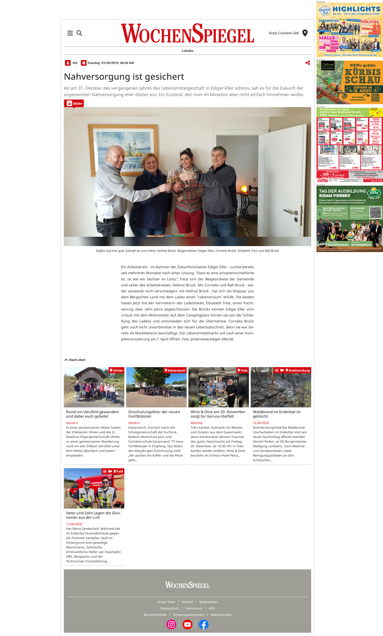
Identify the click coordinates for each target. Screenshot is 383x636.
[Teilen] (307, 63)
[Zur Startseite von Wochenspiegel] (187, 33)
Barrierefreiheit (155, 615)
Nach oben (77, 360)
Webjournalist (221, 615)
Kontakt (187, 602)
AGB (212, 608)
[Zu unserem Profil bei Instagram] (171, 624)
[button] (70, 33)
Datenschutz (169, 608)
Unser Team (166, 602)
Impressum (193, 608)
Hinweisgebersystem (188, 615)
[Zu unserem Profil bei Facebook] (204, 624)
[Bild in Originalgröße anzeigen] (187, 176)
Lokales (187, 50)
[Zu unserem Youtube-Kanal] (187, 624)
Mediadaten (208, 602)
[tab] (74, 103)
